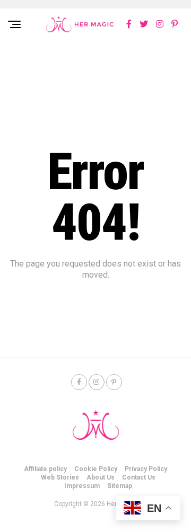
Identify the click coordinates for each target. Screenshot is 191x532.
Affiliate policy (45, 469)
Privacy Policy (146, 469)
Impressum (82, 486)
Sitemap (119, 486)
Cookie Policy (95, 469)
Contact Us (138, 477)
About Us (100, 477)
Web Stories (60, 477)
